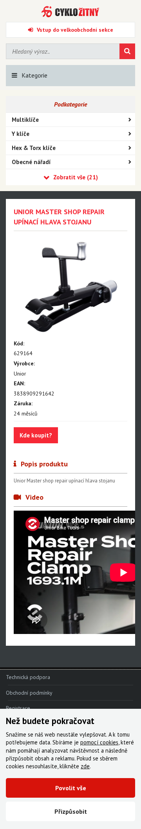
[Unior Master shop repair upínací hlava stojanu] (70, 288)
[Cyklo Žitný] (70, 12)
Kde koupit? (36, 435)
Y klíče (20, 133)
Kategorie (34, 75)
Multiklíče (25, 119)
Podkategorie (70, 104)
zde (85, 766)
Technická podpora (28, 677)
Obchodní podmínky (29, 692)
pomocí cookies (99, 742)
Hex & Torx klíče (34, 148)
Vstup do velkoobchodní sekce (75, 29)
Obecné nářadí (31, 162)
